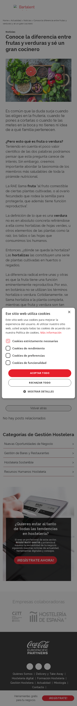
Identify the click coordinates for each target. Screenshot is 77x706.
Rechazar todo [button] (39, 382)
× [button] (69, 312)
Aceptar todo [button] (40, 373)
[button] (38, 391)
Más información (50, 332)
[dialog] (38, 353)
